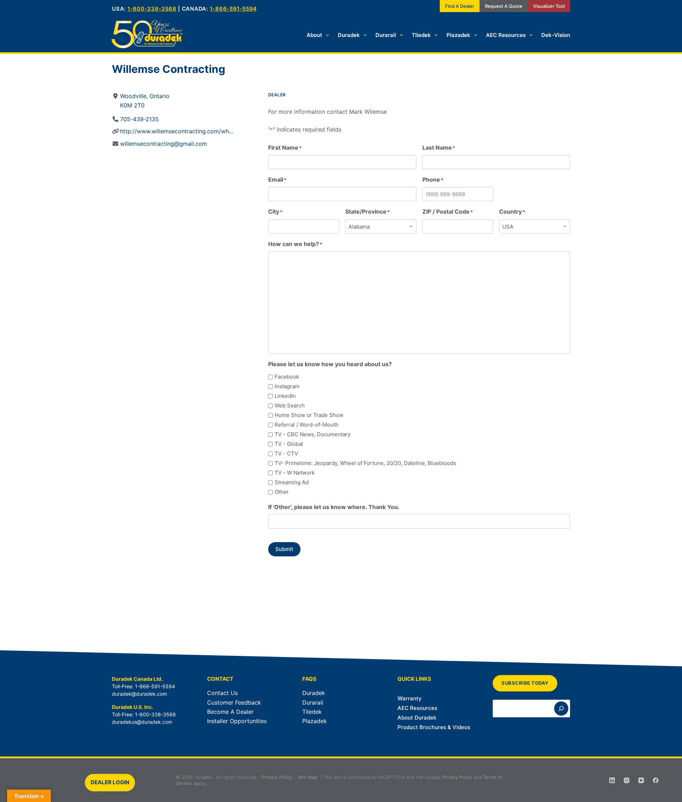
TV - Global (289, 443)
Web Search (290, 405)
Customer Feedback (234, 702)
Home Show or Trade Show (309, 415)
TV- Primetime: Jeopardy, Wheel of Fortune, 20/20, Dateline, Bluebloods (365, 463)
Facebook (287, 376)
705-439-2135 (139, 119)
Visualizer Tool (549, 6)
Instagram (287, 386)
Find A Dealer (459, 6)
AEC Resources (506, 35)
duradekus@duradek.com (142, 722)
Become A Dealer (230, 711)
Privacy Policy (277, 777)
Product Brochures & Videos (433, 727)
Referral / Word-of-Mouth (307, 424)
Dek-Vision (555, 35)
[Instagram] (626, 780)
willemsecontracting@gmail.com (163, 143)
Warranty (409, 698)
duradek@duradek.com (139, 694)
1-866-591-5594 (233, 8)
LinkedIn (285, 395)
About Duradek (416, 717)
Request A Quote (504, 6)
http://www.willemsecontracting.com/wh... (176, 131)
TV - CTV (286, 453)
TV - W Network (295, 472)
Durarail (385, 35)
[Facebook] (656, 780)
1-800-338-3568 (152, 8)
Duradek (349, 35)
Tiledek (421, 35)
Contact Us (222, 692)
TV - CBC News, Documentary (313, 434)
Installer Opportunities (237, 721)
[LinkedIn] (612, 780)
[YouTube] (641, 780)
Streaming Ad (292, 482)
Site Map (307, 777)
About (314, 35)
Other (282, 491)
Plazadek (458, 35)
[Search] (561, 708)
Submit (284, 549)
